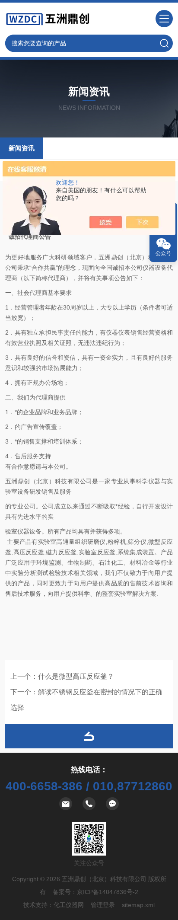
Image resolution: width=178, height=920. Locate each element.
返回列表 (89, 736)
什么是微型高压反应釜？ (76, 676)
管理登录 (103, 904)
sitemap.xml (138, 904)
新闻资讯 (22, 148)
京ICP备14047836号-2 (107, 891)
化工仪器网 (69, 904)
